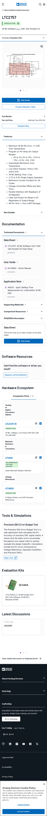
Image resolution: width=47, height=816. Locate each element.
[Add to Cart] (40, 423)
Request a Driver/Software (16, 375)
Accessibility (7, 767)
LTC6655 (9, 488)
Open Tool (8, 558)
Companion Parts (22, 396)
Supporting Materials (15, 304)
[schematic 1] (23, 66)
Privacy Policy (7, 777)
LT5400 (9, 458)
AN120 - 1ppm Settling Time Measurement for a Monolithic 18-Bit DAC (24, 290)
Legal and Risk (7, 757)
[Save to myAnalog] (36, 423)
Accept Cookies (23, 811)
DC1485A (23, 585)
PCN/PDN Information (14, 318)
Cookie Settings (23, 805)
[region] (23, 798)
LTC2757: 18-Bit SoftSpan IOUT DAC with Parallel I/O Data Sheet (24, 247)
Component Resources (16, 311)
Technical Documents (15, 232)
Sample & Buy (23, 126)
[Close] (44, 784)
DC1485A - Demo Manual (19, 268)
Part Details (9, 212)
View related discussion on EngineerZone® (20, 658)
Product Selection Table (25, 107)
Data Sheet (25, 100)
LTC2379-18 (11, 424)
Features (8, 136)
